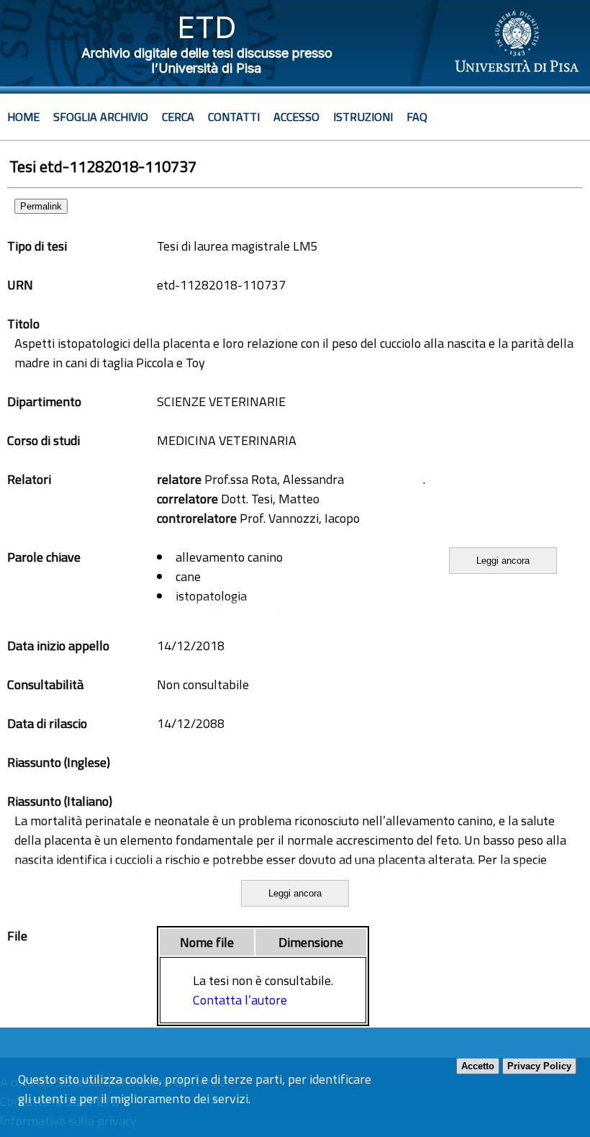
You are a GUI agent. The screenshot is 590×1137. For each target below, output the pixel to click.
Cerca (178, 116)
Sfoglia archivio (100, 116)
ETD (207, 27)
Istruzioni (363, 116)
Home (23, 116)
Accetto (477, 1066)
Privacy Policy (539, 1066)
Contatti (234, 116)
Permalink (41, 206)
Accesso (296, 116)
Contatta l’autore (240, 1000)
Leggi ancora (503, 560)
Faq (417, 116)
